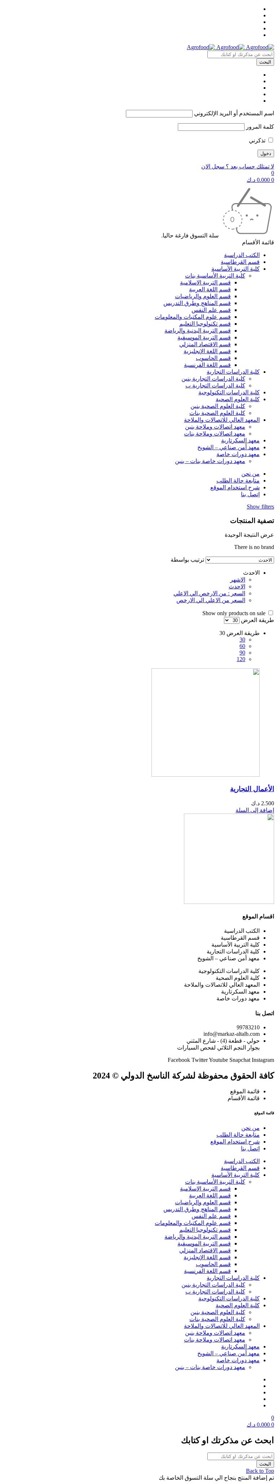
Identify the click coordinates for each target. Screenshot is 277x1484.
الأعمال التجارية (252, 789)
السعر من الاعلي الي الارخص (210, 600)
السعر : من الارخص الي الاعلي (209, 593)
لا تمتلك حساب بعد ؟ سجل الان (237, 166)
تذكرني (258, 140)
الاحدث (237, 586)
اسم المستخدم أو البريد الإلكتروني (234, 113)
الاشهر (237, 579)
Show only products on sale (234, 613)
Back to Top (260, 1471)
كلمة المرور (260, 127)
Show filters (260, 506)
